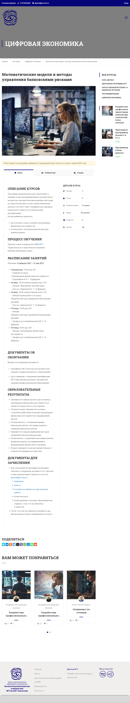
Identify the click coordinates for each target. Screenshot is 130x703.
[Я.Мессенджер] (3, 544)
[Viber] (21, 544)
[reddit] (35, 544)
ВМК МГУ (39, 244)
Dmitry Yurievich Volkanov (81, 605)
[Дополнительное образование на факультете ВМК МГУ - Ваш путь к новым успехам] (10, 18)
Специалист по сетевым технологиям (81, 611)
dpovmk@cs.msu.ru (42, 3)
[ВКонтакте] (7, 544)
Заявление (18, 481)
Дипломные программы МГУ (114, 84)
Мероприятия (40, 686)
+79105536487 (25, 3)
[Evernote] (31, 544)
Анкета (17, 485)
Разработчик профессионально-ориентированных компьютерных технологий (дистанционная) (16, 614)
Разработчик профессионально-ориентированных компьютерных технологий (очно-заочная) (48, 614)
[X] (17, 544)
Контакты (39, 691)
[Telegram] (14, 544)
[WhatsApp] (24, 544)
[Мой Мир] (28, 544)
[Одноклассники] (10, 544)
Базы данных (108, 80)
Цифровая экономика (111, 98)
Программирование (110, 94)
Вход (126, 3)
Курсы (37, 674)
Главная (37, 669)
